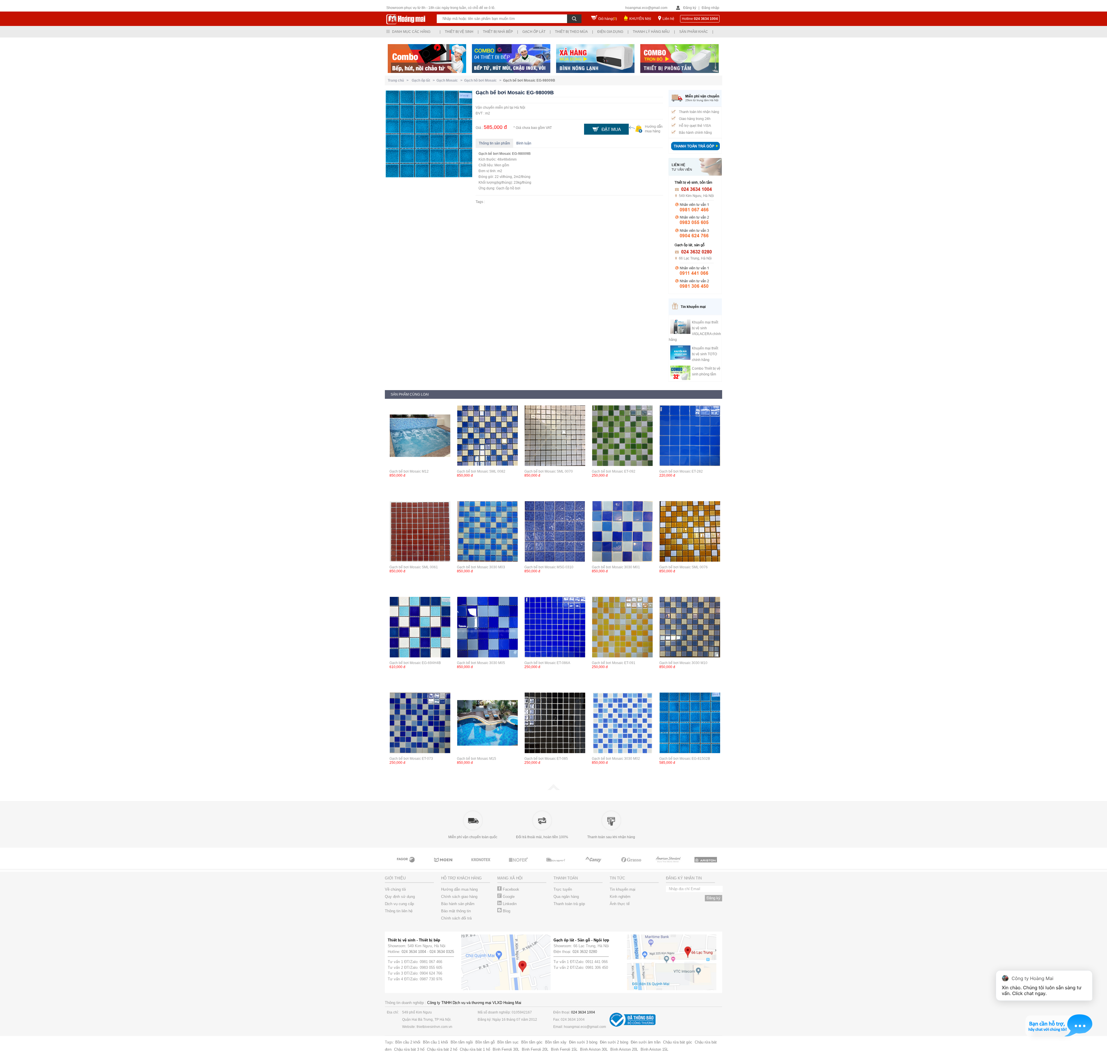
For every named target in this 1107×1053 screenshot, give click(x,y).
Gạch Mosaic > (450, 80)
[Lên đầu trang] (553, 789)
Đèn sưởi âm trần (645, 1042)
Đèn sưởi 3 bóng (583, 1042)
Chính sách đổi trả (456, 918)
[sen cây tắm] (444, 865)
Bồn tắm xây (555, 1042)
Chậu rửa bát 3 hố (409, 1049)
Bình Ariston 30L (594, 1049)
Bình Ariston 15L (654, 1049)
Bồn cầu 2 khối (407, 1042)
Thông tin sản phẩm (494, 143)
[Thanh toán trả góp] (695, 151)
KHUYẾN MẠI (640, 19)
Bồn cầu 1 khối (435, 1042)
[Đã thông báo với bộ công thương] (632, 1025)
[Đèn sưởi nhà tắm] (706, 865)
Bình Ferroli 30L (506, 1049)
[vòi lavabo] (631, 865)
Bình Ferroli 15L (564, 1049)
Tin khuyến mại (622, 889)
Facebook (510, 889)
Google (508, 896)
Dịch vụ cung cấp (399, 904)
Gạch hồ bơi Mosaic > (483, 80)
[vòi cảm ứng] (481, 865)
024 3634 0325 (442, 951)
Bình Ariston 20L (624, 1049)
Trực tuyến (563, 889)
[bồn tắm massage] (519, 865)
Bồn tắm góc (532, 1042)
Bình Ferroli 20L (535, 1049)
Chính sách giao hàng (459, 896)
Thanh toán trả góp (569, 904)
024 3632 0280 (585, 951)
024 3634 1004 (414, 951)
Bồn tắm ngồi (462, 1042)
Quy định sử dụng (400, 896)
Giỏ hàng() (607, 19)
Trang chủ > (399, 80)
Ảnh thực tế (620, 904)
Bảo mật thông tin (456, 911)
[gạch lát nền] (594, 865)
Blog (506, 911)
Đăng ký (689, 8)
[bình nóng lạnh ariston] (669, 865)
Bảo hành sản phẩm (458, 904)
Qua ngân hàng (566, 896)
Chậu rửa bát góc (677, 1042)
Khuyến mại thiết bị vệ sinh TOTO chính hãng (705, 354)
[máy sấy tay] (556, 865)
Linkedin (509, 904)
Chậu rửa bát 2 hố (442, 1049)
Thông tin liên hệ (399, 911)
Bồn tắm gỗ (485, 1042)
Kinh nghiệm (620, 896)
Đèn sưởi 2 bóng (614, 1042)
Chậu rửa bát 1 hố (475, 1049)
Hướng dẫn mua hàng (459, 889)
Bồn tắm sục (508, 1042)
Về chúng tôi (395, 889)
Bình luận (523, 143)
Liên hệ (668, 19)
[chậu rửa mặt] (406, 865)
